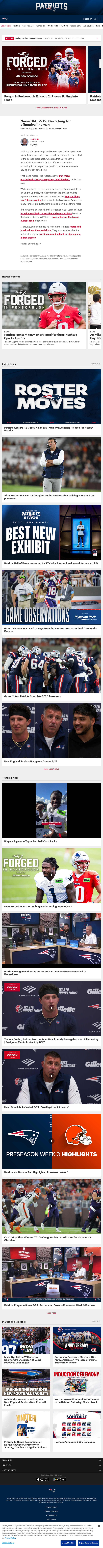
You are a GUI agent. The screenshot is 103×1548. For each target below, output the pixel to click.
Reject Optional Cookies (88, 1543)
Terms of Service (51, 1511)
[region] (51, 1535)
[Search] (95, 19)
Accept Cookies (68, 1543)
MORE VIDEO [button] (51, 1313)
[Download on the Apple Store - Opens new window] (42, 1480)
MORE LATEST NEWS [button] (51, 769)
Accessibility (51, 1515)
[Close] (99, 1526)
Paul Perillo (35, 139)
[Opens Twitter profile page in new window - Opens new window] (32, 144)
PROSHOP (87, 19)
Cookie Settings (8, 1543)
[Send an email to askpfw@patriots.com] (35, 144)
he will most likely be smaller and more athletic (46, 213)
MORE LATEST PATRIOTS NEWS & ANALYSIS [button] (51, 108)
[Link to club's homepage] (5, 18)
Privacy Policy (51, 1507)
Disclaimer (51, 1519)
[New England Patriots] (51, 1491)
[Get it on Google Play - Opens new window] (60, 1481)
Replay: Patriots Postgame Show (28, 38)
